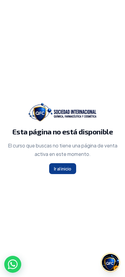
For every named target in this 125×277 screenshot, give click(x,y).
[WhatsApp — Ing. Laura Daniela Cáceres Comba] (12, 264)
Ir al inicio (62, 168)
